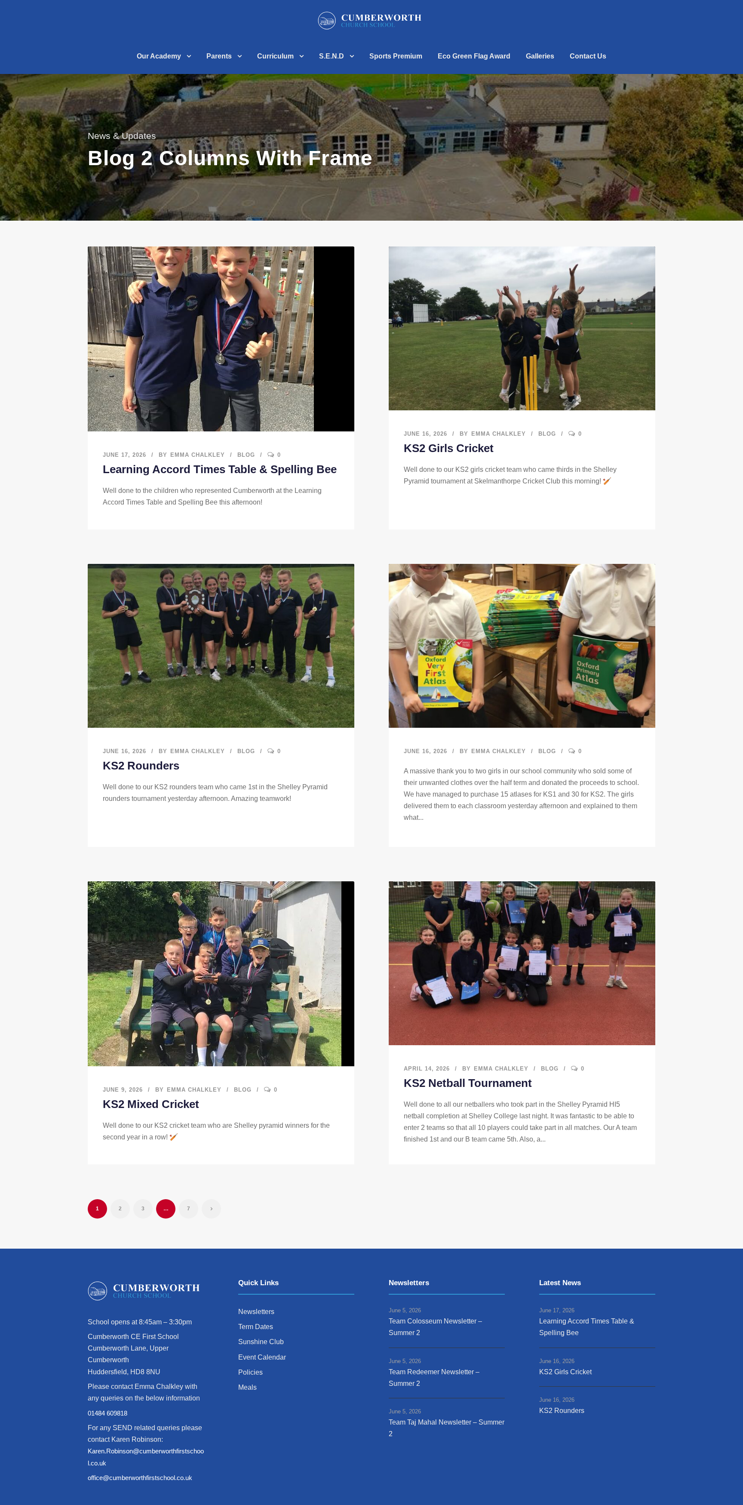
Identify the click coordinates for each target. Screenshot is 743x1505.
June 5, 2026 (405, 1310)
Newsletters (256, 1311)
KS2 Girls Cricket (449, 448)
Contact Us (588, 56)
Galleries (540, 56)
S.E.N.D (331, 56)
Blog (246, 455)
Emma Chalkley (197, 455)
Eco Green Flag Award (474, 56)
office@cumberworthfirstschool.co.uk (140, 1477)
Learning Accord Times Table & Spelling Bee (220, 469)
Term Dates (255, 1326)
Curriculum (275, 56)
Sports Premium (395, 56)
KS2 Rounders (141, 765)
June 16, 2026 (425, 434)
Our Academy (159, 56)
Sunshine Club (261, 1341)
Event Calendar (262, 1357)
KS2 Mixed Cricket (151, 1104)
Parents (219, 56)
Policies (250, 1372)
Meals (247, 1387)
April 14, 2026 (427, 1068)
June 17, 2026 (124, 455)
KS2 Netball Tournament (468, 1083)
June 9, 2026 (123, 1089)
